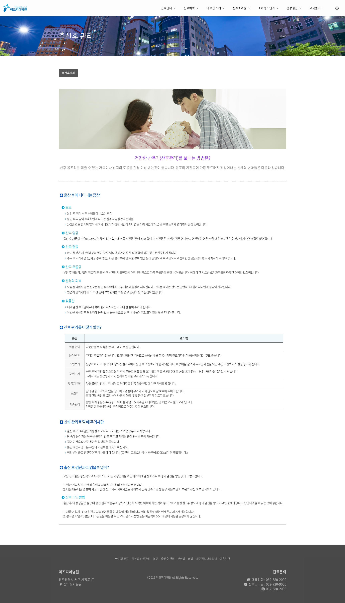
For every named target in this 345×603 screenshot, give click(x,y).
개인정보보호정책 (206, 559)
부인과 (181, 559)
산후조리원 (240, 8)
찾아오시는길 (73, 584)
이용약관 (225, 559)
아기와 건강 (122, 559)
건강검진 (292, 8)
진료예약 (189, 8)
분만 (155, 559)
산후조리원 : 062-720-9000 (267, 584)
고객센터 (315, 8)
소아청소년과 (267, 8)
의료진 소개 (214, 8)
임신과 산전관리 (141, 559)
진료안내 (167, 8)
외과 (190, 559)
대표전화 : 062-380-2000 (268, 579)
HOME (282, 36)
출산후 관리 (168, 559)
